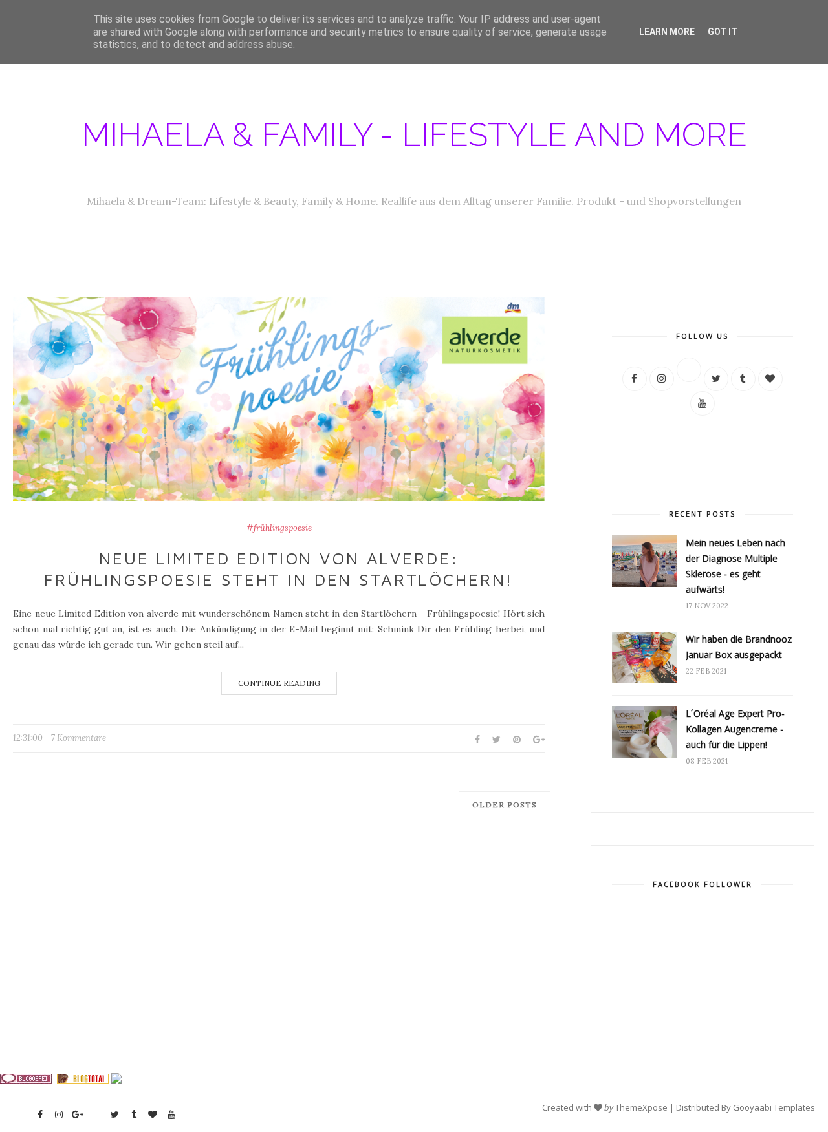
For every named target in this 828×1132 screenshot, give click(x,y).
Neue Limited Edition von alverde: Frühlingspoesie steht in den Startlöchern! (279, 569)
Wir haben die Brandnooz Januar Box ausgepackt (739, 647)
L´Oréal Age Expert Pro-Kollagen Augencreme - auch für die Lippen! (735, 729)
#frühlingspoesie (279, 528)
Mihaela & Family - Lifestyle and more (414, 135)
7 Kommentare (78, 737)
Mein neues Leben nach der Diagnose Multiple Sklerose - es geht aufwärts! (735, 566)
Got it (722, 32)
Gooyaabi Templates (774, 1107)
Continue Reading (279, 683)
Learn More (667, 32)
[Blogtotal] (83, 1080)
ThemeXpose (641, 1107)
